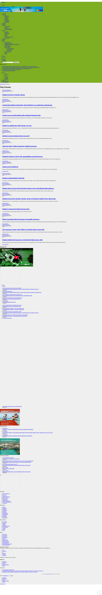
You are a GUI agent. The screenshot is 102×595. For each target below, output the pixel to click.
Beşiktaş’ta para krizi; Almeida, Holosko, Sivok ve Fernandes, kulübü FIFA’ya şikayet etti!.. (29, 199)
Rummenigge (4, 101)
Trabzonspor (7, 22)
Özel (3, 41)
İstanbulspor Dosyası (9, 43)
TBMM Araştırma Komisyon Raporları (12, 44)
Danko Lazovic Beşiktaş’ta (10, 167)
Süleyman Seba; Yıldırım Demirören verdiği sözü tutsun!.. (19, 146)
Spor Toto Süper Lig (6, 493)
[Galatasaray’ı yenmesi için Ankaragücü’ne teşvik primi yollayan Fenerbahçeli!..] (4, 428)
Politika (3, 25)
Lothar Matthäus (5, 91)
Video (6, 52)
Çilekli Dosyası (7, 45)
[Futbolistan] (2, 2)
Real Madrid (4, 521)
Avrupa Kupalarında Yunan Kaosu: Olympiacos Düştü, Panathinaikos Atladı (16, 68)
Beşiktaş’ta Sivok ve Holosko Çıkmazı (13, 95)
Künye (3, 563)
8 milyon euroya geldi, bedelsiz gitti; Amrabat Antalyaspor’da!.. (21, 115)
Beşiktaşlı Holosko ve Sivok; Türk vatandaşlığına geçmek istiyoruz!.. (22, 156)
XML (11, 575)
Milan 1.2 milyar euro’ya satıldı (8, 468)
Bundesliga (7, 32)
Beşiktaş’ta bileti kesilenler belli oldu (13, 178)
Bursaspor (6, 18)
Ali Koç (6, 27)
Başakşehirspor (5, 513)
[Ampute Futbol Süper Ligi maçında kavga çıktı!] (11, 305)
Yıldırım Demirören (8, 29)
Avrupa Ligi (7, 37)
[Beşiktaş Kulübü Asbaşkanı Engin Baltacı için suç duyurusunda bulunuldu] (17, 460)
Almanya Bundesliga (6, 500)
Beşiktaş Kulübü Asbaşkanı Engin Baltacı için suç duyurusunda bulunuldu (16, 462)
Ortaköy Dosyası (8, 46)
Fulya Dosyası (7, 42)
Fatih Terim (4, 534)
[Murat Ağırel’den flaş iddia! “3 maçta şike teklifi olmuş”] (13, 308)
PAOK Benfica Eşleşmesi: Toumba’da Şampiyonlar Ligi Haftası (14, 316)
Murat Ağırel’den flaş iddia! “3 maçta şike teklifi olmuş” (13, 309)
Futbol (3, 40)
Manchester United (5, 526)
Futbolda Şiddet (8, 51)
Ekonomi (4, 24)
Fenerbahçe (7, 19)
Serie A (6, 34)
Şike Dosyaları (10, 49)
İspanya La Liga (5, 497)
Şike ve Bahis (7, 47)
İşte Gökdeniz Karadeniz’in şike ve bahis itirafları (12, 406)
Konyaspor (4, 515)
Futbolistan (2, 84)
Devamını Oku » (5, 99)
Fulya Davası (4, 517)
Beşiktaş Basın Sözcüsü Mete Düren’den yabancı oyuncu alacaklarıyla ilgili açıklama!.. (28, 188)
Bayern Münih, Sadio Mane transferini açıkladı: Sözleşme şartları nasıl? (16, 465)
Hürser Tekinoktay (5, 541)
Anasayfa (4, 561)
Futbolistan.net (6, 575)
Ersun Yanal (4, 536)
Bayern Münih (5, 527)
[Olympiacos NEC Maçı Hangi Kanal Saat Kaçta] (12, 297)
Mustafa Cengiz (8, 28)
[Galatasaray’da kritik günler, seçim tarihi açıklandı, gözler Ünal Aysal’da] (5, 470)
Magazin (4, 39)
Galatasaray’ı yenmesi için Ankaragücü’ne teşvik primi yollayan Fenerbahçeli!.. (17, 429)
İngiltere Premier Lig (6, 496)
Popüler (3, 286)
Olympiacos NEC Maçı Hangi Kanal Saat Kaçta (11, 69)
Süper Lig (6, 15)
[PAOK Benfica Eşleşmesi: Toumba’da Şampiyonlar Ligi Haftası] (15, 314)
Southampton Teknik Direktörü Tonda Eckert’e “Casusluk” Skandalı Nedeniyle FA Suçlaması (19, 571)
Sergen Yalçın (4, 537)
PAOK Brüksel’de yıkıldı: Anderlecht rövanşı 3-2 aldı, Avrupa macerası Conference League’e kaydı (21, 67)
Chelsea (3, 523)
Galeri (6, 53)
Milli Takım (7, 16)
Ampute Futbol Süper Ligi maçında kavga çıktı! (11, 306)
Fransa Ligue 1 (5, 499)
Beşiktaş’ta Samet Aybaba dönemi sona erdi (15, 136)
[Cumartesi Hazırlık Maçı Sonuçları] (5, 300)
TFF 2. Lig (4, 495)
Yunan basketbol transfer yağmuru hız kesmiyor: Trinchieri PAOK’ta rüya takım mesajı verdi (19, 66)
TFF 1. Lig (4, 494)
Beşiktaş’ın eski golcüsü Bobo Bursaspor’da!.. (16, 209)
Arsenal (3, 529)
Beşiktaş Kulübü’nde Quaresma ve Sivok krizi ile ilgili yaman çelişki (22, 240)
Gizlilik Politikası (5, 564)
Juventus (4, 528)
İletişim (3, 565)
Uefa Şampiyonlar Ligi (9, 36)
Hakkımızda (4, 562)
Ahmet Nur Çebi (5, 542)
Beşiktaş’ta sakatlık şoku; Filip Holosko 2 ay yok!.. (17, 125)
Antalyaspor (4, 512)
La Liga (6, 31)
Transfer (3, 23)
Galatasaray (7, 21)
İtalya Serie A (4, 498)
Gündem (4, 14)
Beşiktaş (6, 17)
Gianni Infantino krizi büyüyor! (8, 569)
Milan (3, 530)
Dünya (3, 30)
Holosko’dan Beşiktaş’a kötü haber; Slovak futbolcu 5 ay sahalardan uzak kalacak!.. (27, 105)
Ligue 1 (6, 35)
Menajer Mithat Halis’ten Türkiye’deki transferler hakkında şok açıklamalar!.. (17, 435)
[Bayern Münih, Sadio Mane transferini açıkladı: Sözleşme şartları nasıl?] (10, 464)
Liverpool (4, 525)
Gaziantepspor (5, 514)
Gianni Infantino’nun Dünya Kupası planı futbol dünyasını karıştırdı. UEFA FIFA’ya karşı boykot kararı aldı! (22, 570)
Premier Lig (7, 33)
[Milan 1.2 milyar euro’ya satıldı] (5, 467)
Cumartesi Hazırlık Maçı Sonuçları (8, 70)
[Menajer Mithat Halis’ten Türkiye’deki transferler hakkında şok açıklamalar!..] (4, 434)
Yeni (3, 284)
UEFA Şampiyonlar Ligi (7, 502)
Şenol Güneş (4, 535)
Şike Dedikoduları (10, 48)
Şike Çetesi (9, 50)
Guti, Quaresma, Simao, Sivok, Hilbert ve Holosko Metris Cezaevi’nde (23, 229)
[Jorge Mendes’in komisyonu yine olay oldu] (8, 457)
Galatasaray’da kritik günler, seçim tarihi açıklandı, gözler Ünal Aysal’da (16, 471)
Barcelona (4, 522)
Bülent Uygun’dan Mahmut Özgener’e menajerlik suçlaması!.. (21, 219)
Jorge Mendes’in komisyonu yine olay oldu (10, 458)
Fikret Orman (7, 26)
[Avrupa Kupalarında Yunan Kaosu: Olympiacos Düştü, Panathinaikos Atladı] (12, 294)
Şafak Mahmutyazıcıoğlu (7, 543)
